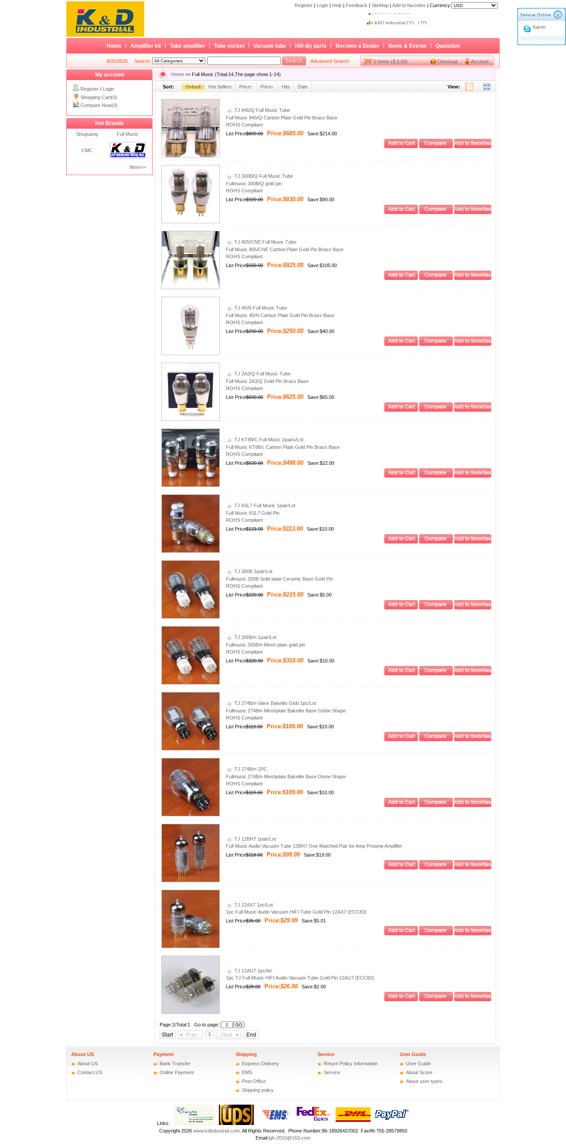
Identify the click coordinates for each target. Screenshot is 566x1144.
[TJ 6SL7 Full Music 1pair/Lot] (190, 551)
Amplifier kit (145, 46)
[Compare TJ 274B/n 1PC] (436, 805)
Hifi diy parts (311, 46)
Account (480, 61)
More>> (138, 167)
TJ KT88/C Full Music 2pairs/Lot (268, 439)
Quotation (448, 46)
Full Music (127, 134)
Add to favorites (409, 5)
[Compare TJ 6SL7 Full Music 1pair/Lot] (436, 541)
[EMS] (275, 1123)
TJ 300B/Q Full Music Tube (263, 176)
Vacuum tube (269, 46)
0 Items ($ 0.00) (391, 61)
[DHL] (353, 1123)
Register (303, 5)
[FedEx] (314, 1123)
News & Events (407, 46)
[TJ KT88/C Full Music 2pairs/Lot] (190, 485)
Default (193, 86)
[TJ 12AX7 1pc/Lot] (190, 946)
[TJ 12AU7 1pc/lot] (190, 1012)
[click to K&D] (128, 157)
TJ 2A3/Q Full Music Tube (262, 373)
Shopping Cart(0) (98, 97)
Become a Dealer (357, 46)
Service (325, 1054)
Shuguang (87, 134)
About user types (424, 1081)
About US (82, 1054)
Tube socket (229, 46)
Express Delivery (260, 1063)
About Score (419, 1072)
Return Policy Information (351, 1063)
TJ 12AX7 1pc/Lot (253, 904)
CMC (86, 150)
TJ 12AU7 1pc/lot (252, 970)
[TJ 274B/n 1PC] (190, 814)
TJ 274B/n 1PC (250, 769)
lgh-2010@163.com (289, 1137)
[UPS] (236, 1123)
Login (322, 5)
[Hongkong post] (194, 1123)
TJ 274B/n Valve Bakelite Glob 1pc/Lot (274, 703)
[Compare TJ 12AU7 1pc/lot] (436, 999)
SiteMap (380, 5)
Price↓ (267, 86)
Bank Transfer (175, 1063)
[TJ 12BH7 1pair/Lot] (190, 880)
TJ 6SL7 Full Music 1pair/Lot (264, 505)
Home (114, 46)
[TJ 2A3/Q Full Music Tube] (190, 419)
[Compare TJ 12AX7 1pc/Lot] (436, 933)
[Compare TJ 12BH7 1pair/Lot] (436, 867)
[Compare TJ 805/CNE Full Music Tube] (436, 278)
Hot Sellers (220, 86)
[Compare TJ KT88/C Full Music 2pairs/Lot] (436, 475)
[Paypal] (392, 1123)
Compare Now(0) (99, 105)
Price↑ (246, 86)
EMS (247, 1072)
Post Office (254, 1081)
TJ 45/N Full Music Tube (260, 307)
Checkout (447, 61)
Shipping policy (258, 1090)
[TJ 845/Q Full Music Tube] (190, 155)
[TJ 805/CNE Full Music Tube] (190, 287)
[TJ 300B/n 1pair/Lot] (190, 682)
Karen (539, 27)
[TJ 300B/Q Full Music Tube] (190, 221)
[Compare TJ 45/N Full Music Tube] (436, 344)
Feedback (356, 5)
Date (303, 86)
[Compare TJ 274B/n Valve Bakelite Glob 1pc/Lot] (436, 739)
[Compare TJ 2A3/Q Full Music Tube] (436, 410)
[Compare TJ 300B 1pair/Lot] (436, 607)
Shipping (246, 1054)
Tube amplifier (187, 46)
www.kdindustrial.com (216, 1130)
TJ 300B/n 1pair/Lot (254, 637)
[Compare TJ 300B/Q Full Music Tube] (436, 212)
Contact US (89, 1072)
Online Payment (177, 1072)
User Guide (413, 1054)
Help (337, 5)
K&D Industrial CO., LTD (401, 18)
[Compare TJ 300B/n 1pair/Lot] (436, 673)
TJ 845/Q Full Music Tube (261, 110)
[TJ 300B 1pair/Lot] (190, 617)
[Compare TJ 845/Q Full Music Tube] (436, 146)
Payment (163, 1054)
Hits (286, 86)
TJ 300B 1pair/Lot (252, 571)
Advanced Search (329, 61)
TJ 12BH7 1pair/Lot (254, 839)
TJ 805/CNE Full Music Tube (264, 242)
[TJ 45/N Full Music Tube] (190, 353)
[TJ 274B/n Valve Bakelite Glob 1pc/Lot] (190, 748)
